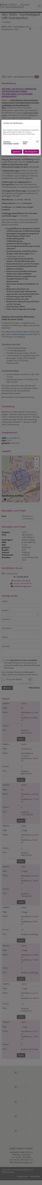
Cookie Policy (30, 134)
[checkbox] (37, 141)
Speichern (17, 151)
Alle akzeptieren (31, 151)
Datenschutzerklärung (10, 134)
